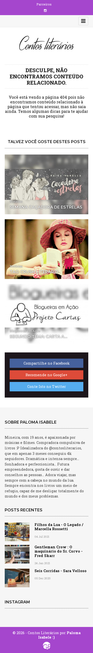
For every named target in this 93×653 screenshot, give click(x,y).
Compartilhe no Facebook (47, 363)
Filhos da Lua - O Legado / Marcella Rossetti (58, 526)
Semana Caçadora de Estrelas (46, 207)
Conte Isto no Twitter (46, 386)
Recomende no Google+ (46, 375)
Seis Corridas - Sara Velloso (60, 570)
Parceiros (44, 4)
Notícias (16, 201)
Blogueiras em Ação (25, 331)
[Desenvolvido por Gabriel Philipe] (46, 645)
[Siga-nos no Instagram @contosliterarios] (45, 10)
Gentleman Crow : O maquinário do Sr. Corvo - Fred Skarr (58, 551)
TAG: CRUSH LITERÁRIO (34, 272)
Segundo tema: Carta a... (38, 336)
